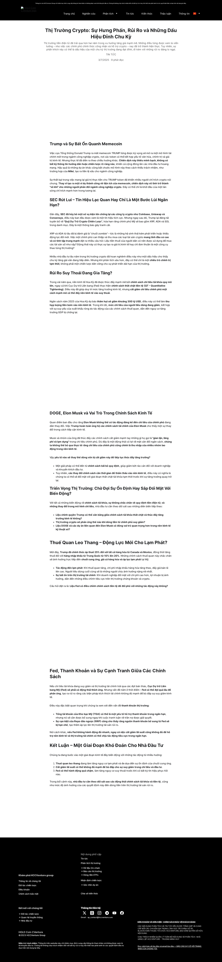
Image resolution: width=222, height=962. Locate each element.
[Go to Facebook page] (122, 913)
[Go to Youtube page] (114, 913)
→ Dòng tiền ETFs (89, 875)
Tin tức (130, 13)
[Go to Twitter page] (84, 913)
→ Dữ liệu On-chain (90, 868)
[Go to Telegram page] (107, 913)
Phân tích (108, 13)
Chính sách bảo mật (28, 893)
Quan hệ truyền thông (32, 917)
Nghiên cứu (88, 13)
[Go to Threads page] (92, 913)
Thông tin (184, 13)
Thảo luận (165, 13)
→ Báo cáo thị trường (91, 871)
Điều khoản (24, 889)
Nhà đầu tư (26, 920)
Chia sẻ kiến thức (89, 893)
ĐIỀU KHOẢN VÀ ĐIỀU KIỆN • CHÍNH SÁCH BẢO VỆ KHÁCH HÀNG (166, 922)
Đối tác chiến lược (27, 885)
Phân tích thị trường (90, 863)
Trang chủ (69, 13)
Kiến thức (147, 13)
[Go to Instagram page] (99, 913)
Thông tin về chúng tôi (30, 881)
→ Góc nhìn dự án (89, 885)
